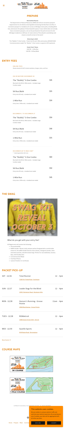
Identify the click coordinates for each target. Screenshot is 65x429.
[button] (6, 5)
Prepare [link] (16, 423)
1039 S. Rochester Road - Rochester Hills (31, 292)
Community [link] (27, 423)
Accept (54, 423)
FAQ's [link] (21, 423)
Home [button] (10, 423)
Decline (38, 423)
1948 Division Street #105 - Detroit (29, 320)
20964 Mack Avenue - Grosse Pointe (29, 307)
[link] (32, 5)
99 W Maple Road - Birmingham (28, 332)
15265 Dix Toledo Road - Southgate (29, 279)
